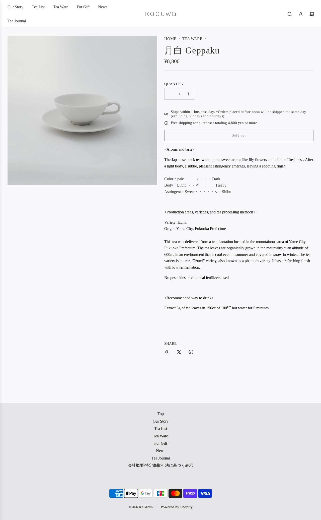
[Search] (289, 14)
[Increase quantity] (188, 93)
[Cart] (311, 14)
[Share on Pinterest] (190, 352)
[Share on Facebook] (166, 352)
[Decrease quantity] (170, 93)
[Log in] (300, 14)
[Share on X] (178, 352)
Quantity (174, 84)
